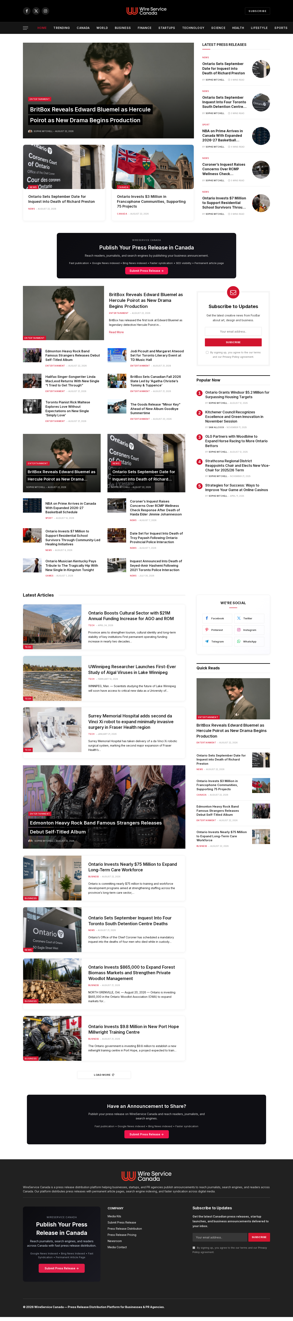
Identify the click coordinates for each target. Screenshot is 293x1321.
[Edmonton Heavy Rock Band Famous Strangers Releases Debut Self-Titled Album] (32, 355)
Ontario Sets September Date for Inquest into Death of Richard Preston (61, 198)
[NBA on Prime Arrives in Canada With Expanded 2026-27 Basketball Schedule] (261, 136)
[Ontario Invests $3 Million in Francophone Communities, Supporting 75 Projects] (153, 167)
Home (42, 28)
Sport (206, 124)
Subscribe (257, 11)
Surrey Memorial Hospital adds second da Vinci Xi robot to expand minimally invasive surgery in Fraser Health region (131, 721)
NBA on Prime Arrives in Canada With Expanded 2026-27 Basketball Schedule (222, 136)
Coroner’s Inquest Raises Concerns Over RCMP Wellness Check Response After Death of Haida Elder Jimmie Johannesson (223, 169)
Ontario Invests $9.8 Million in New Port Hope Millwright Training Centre (133, 1029)
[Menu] (25, 28)
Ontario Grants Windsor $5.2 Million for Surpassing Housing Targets (237, 394)
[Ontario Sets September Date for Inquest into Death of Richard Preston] (64, 167)
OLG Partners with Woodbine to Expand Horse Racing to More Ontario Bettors (236, 441)
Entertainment (40, 99)
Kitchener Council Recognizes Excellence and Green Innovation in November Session (234, 416)
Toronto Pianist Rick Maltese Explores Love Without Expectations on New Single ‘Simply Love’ (67, 408)
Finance (145, 28)
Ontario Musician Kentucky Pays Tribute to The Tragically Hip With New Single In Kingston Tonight (71, 565)
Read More (116, 332)
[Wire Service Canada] (146, 11)
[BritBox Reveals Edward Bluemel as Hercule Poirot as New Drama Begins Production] (108, 90)
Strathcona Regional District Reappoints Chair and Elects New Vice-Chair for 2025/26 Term (237, 465)
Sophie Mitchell (43, 131)
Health (238, 28)
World (102, 28)
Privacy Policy (231, 356)
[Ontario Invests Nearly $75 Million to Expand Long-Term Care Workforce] (52, 878)
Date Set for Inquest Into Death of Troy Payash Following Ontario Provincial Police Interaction (156, 537)
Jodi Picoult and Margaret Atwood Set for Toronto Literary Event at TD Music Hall (157, 355)
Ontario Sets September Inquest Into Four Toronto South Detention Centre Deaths (224, 102)
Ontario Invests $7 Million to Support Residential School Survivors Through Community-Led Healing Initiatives (224, 203)
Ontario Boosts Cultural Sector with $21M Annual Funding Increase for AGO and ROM (131, 616)
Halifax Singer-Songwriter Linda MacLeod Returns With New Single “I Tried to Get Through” (72, 381)
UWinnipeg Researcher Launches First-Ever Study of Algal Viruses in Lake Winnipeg (132, 669)
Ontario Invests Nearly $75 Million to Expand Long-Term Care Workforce (132, 867)
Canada (83, 28)
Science (218, 28)
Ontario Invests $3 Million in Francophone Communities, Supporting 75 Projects (151, 201)
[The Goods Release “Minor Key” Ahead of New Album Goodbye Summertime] (117, 406)
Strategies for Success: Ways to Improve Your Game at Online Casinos (236, 487)
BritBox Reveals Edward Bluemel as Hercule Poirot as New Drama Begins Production (146, 300)
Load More (102, 1074)
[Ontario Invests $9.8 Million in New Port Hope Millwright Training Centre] (52, 1038)
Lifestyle (259, 28)
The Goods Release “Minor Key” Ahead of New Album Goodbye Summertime (155, 408)
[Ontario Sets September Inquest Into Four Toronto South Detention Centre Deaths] (261, 102)
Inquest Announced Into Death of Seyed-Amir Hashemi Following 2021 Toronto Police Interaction (156, 565)
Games (49, 575)
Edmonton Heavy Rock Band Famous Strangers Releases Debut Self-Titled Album (72, 355)
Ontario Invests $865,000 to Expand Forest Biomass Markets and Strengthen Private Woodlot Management (131, 973)
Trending (61, 28)
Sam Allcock (216, 427)
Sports (281, 28)
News (33, 187)
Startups (166, 28)
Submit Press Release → (147, 270)
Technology (193, 28)
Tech (28, 647)
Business (123, 28)
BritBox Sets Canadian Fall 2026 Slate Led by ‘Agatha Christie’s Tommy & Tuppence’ (155, 381)
